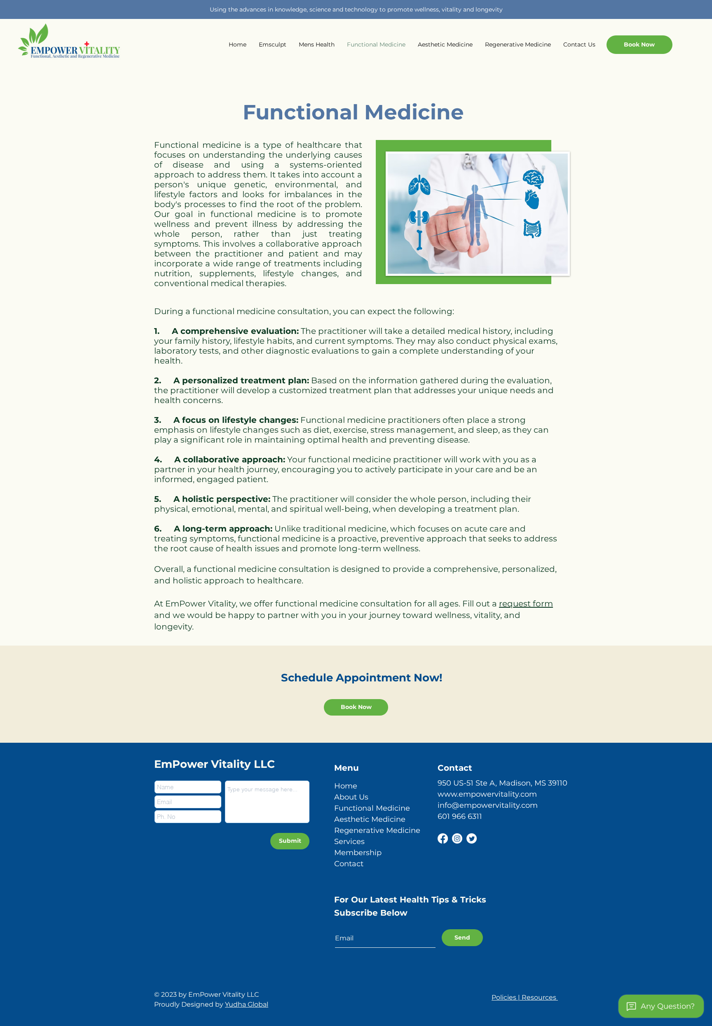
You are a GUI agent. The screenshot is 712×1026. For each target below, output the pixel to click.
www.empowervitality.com (487, 794)
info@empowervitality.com (488, 805)
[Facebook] (443, 838)
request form (526, 604)
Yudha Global (246, 1004)
